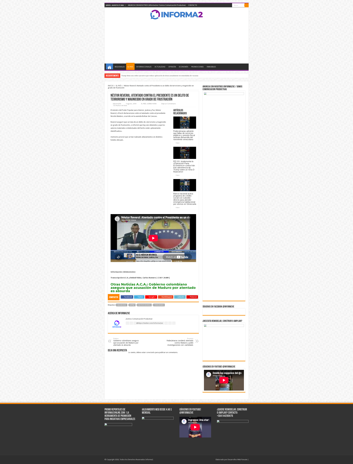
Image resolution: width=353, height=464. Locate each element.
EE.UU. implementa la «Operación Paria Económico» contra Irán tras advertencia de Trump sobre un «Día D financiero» (184, 166)
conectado (150, 352)
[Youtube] (227, 5)
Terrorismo (159, 305)
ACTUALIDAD (160, 67)
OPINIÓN (172, 67)
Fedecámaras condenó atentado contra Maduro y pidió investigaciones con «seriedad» (180, 342)
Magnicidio (121, 305)
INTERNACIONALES (144, 67)
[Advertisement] (177, 41)
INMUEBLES (211, 67)
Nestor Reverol (144, 305)
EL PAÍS (130, 67)
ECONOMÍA (183, 67)
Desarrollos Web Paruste (237, 459)
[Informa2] (176, 14)
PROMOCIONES (197, 67)
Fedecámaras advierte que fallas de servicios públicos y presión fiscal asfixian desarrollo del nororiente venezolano (184, 135)
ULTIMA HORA (152, 104)
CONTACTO (192, 5)
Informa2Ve (117, 104)
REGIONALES (120, 67)
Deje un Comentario (168, 104)
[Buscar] (246, 5)
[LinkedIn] (225, 5)
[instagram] (230, 5)
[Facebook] (220, 5)
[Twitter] (222, 5)
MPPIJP (132, 305)
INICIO (109, 66)
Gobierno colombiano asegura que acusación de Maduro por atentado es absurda (153, 287)
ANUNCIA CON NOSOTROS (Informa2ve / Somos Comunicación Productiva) (156, 5)
